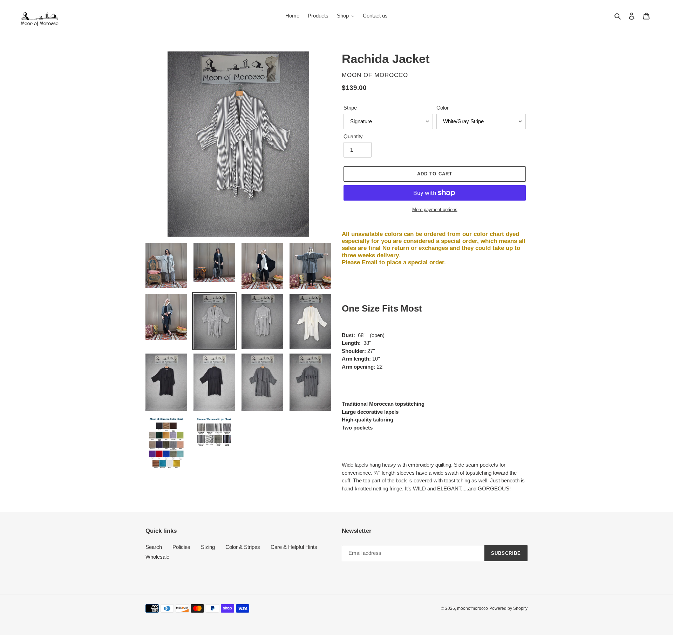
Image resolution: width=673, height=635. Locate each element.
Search (153, 547)
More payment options (434, 209)
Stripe (350, 108)
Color (442, 108)
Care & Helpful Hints (294, 547)
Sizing (208, 547)
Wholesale (157, 557)
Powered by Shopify (508, 608)
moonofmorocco (472, 608)
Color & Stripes (242, 547)
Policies (181, 547)
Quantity (353, 136)
